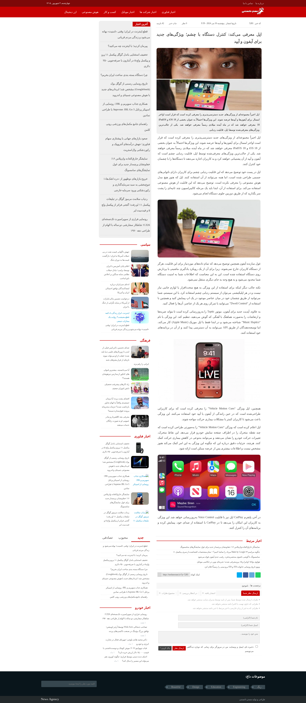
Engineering (239, 687)
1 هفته (143, 623)
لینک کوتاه (195, 574)
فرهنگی (145, 340)
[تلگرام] (251, 575)
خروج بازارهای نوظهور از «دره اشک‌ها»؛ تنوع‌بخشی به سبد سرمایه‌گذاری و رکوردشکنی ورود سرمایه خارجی (127, 184)
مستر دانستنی (245, 699)
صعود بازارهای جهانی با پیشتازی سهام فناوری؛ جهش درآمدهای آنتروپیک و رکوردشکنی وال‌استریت (127, 144)
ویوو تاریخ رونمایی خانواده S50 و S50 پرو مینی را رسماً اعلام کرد (232, 567)
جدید (141, 537)
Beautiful (175, 687)
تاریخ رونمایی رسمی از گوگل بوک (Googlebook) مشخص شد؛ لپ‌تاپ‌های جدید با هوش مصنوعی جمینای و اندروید (125, 89)
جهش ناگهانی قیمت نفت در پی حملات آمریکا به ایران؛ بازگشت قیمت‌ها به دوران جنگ (115, 256)
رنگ (259, 687)
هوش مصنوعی (90, 12)
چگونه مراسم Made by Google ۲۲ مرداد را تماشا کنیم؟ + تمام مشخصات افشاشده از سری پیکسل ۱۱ (216, 552)
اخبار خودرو (142, 607)
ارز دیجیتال (70, 12)
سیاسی (145, 244)
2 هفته (143, 635)
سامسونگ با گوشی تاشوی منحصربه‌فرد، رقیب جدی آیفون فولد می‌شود (229, 557)
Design (195, 687)
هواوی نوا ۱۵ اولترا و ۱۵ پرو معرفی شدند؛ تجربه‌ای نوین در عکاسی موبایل (228, 562)
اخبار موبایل (127, 12)
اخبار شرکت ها (148, 12)
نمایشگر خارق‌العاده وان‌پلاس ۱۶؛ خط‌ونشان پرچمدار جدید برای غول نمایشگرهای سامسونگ (220, 547)
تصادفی (107, 537)
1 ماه (131, 644)
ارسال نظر (179, 648)
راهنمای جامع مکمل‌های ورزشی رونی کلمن (129, 597)
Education (216, 687)
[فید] (43, 3)
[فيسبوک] (245, 575)
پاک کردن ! (165, 648)
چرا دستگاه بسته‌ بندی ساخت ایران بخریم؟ (124, 75)
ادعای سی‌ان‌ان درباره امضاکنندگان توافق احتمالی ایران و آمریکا (117, 288)
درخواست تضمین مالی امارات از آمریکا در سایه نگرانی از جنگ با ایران (115, 302)
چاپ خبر (173, 23)
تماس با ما (248, 3)
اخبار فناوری (168, 12)
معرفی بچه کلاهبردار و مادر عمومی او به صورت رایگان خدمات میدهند (117, 421)
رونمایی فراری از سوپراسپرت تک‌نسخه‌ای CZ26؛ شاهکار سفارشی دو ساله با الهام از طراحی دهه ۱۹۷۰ (126, 225)
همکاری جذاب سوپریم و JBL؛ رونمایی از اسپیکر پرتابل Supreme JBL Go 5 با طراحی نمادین (126, 109)
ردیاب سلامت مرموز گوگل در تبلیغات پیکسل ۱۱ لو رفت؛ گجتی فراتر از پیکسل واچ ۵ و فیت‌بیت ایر (126, 205)
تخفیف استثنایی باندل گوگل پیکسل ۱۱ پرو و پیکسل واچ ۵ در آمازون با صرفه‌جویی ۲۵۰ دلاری (125, 60)
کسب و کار (110, 12)
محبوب (123, 537)
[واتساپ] (258, 575)
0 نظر (184, 23)
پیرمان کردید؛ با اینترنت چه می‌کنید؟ (128, 46)
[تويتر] (239, 575)
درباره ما (260, 3)
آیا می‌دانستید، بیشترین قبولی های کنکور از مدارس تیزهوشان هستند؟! (115, 374)
